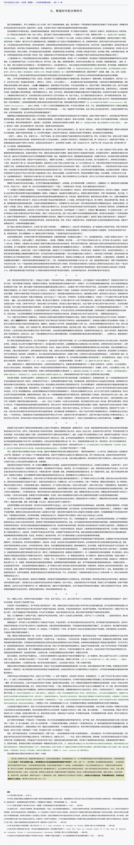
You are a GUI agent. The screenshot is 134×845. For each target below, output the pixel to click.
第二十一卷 (58, 2)
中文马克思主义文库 (11, 2)
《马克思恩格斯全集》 (43, 2)
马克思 (23, 2)
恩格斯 (30, 2)
